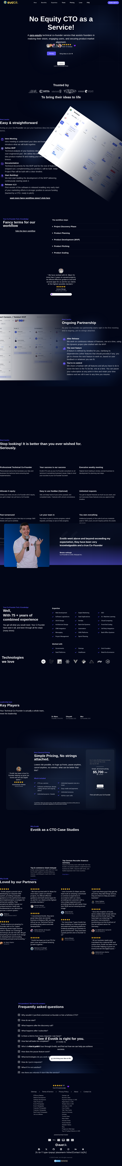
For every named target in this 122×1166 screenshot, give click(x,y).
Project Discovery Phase (65, 226)
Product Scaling (61, 253)
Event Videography (38, 1106)
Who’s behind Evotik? (30, 995)
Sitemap (34, 1092)
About (76, 1092)
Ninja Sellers (65, 1118)
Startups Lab (65, 1095)
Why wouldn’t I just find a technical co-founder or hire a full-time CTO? (49, 964)
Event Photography (38, 1104)
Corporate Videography (39, 1110)
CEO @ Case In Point (61, 290)
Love (80, 2)
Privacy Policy (64, 1092)
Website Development (39, 1097)
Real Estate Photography (40, 1112)
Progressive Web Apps (68, 1129)
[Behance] (75, 1149)
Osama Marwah (66, 1122)
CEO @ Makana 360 (39, 904)
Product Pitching (61, 246)
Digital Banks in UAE (68, 1101)
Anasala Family (66, 1120)
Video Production (38, 1101)
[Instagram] (68, 1149)
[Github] (53, 1149)
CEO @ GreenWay (69, 913)
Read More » (33, 837)
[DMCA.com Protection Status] (61, 1162)
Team (63, 2)
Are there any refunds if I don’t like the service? (40, 1022)
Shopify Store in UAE (68, 1104)
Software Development (39, 1099)
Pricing (72, 2)
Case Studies (65, 1108)
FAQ (88, 2)
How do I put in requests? (31, 1011)
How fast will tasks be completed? (35, 990)
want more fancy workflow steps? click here (30, 198)
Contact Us (87, 1092)
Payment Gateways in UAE (69, 1099)
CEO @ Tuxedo (19, 747)
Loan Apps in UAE (67, 1106)
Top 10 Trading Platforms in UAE (71, 1131)
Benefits (44, 2)
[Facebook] (39, 1149)
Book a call (100, 759)
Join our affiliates (38, 1114)
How (35, 2)
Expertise (54, 2)
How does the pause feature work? (35, 1001)
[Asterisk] (83, 1149)
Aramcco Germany (67, 1112)
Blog (63, 1127)
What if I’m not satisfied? (31, 1016)
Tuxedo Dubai (66, 1116)
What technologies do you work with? (36, 1006)
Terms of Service (47, 1092)
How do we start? (28, 969)
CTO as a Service (38, 1095)
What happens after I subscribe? (34, 980)
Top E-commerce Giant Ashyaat (43, 825)
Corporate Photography (39, 1108)
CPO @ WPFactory (100, 876)
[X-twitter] (46, 1149)
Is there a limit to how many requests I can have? (41, 985)
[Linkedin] (61, 1149)
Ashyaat (64, 1114)
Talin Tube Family (67, 1110)
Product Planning (62, 233)
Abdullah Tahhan (66, 1125)
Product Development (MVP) (67, 240)
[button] (85, 228)
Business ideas (66, 1097)
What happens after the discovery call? (37, 974)
